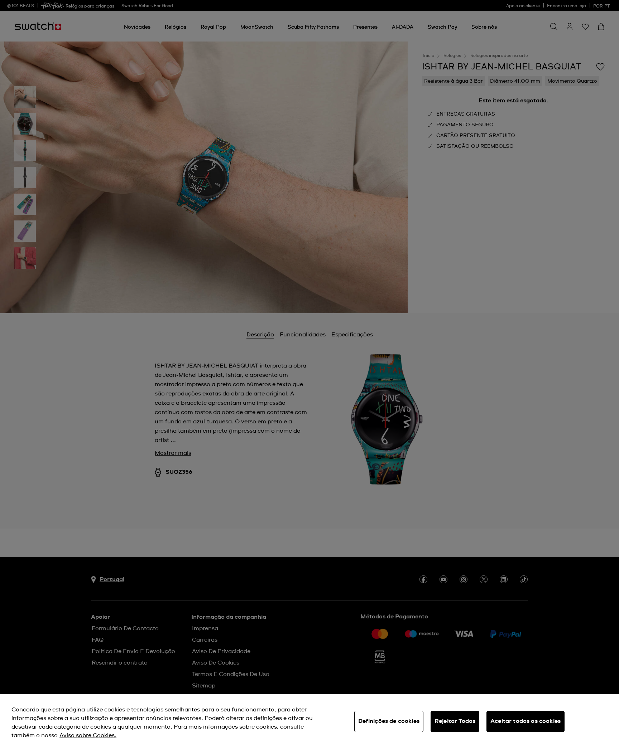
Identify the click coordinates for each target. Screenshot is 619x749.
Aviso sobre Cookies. (87, 735)
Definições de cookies (388, 721)
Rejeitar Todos (455, 721)
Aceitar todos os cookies (525, 721)
